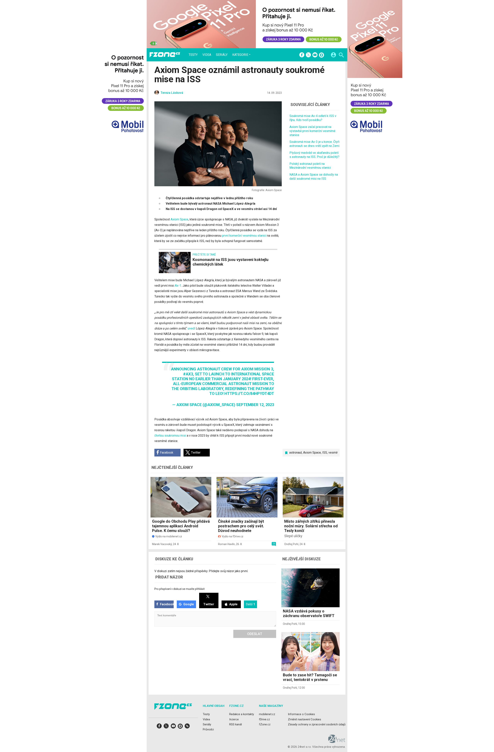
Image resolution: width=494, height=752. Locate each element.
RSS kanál (235, 724)
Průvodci (208, 729)
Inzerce (234, 719)
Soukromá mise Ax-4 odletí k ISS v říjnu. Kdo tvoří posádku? (312, 118)
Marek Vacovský (162, 544)
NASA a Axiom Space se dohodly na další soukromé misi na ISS (313, 176)
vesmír (333, 452)
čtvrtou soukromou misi (170, 435)
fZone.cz (265, 724)
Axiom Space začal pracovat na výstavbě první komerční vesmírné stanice (312, 131)
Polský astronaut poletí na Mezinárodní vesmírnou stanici (310, 165)
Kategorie (240, 54)
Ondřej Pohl (291, 544)
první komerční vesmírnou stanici (244, 235)
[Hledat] (341, 55)
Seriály (222, 54)
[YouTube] (315, 55)
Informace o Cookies (301, 714)
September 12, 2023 (255, 404)
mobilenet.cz (267, 714)
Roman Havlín (226, 544)
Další (250, 604)
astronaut (295, 452)
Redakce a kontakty (241, 714)
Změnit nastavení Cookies (304, 719)
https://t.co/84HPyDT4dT (249, 393)
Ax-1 (178, 285)
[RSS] (187, 727)
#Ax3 (188, 374)
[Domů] (165, 54)
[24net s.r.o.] (336, 741)
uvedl (191, 328)
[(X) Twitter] (308, 55)
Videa (206, 54)
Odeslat (254, 634)
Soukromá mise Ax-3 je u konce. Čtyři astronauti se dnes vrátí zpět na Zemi (314, 144)
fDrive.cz (264, 719)
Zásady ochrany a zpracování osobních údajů (316, 724)
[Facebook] (302, 55)
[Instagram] (321, 55)
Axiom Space (179, 219)
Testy (193, 54)
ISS (324, 452)
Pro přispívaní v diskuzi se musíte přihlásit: (179, 588)
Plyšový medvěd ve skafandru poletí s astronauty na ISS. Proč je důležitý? (314, 154)
